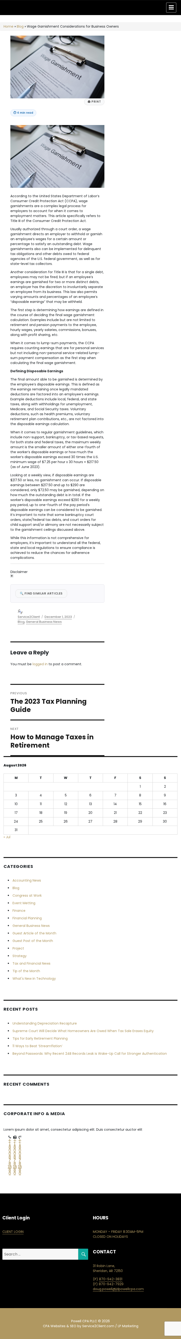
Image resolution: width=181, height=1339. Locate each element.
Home (8, 26)
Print (94, 102)
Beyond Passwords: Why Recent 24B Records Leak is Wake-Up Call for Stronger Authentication (89, 1053)
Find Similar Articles (41, 593)
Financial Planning (27, 918)
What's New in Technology (34, 978)
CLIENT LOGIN (13, 1231)
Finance (18, 910)
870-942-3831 (110, 1279)
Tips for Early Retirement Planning (40, 1038)
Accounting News (26, 880)
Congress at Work (27, 895)
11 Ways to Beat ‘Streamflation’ (37, 1046)
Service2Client (29, 617)
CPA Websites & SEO (59, 1326)
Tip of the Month (26, 971)
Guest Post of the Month (32, 940)
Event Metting (23, 903)
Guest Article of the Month (34, 933)
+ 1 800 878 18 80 (10, 1157)
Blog (20, 26)
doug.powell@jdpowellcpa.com (118, 1289)
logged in (40, 664)
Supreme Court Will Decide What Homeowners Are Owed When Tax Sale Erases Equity (83, 1031)
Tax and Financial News (31, 963)
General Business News (44, 621)
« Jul (7, 837)
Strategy (19, 956)
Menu (171, 8)
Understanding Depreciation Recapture (44, 1023)
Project (18, 948)
